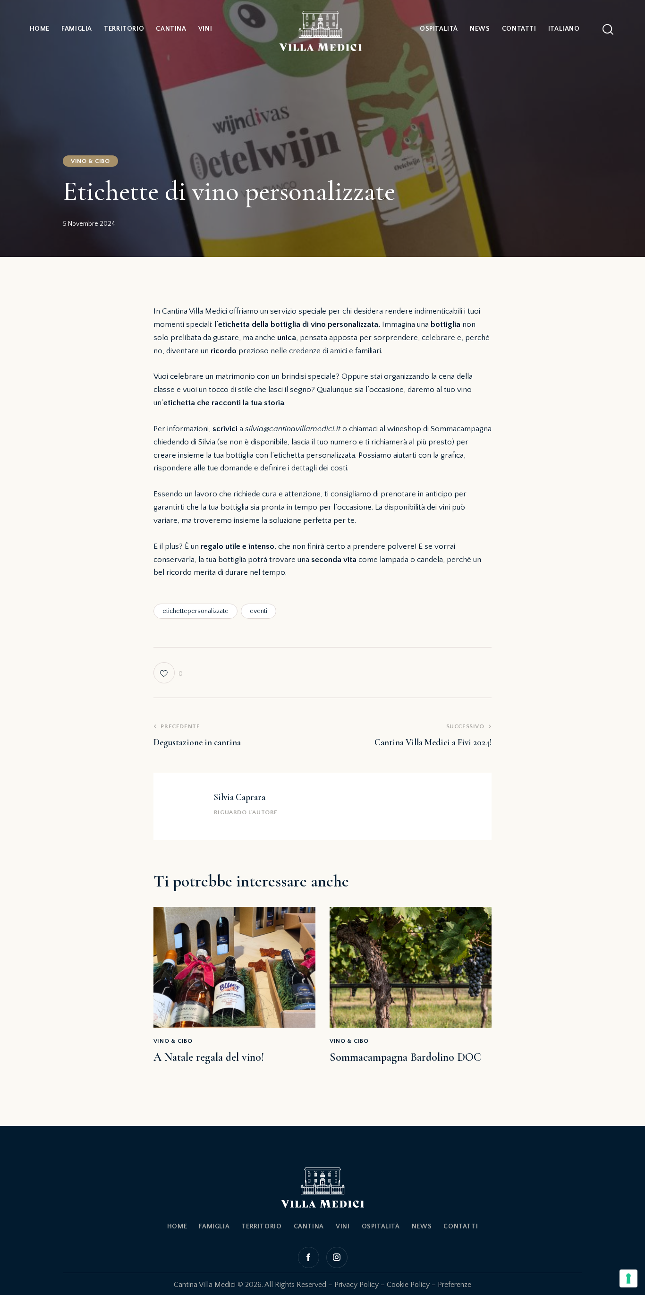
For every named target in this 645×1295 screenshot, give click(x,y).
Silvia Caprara (239, 797)
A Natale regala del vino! (208, 1057)
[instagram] (336, 1257)
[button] (168, 672)
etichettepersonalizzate (195, 611)
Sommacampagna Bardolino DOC (405, 1057)
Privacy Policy (356, 1284)
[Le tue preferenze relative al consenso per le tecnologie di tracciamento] (628, 1278)
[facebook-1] (310, 1257)
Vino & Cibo (90, 161)
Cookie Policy (408, 1284)
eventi (258, 611)
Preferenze (454, 1284)
